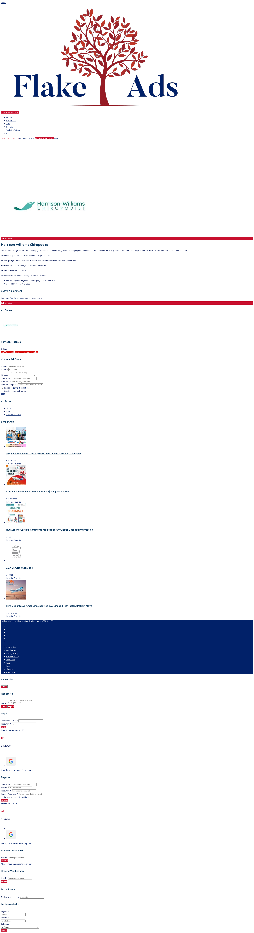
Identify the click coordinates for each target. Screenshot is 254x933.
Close (4, 687)
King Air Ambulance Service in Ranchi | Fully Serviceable (38, 491)
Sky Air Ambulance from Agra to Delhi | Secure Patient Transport (43, 453)
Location (10, 127)
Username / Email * (9, 720)
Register (13, 298)
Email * (4, 366)
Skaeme (9, 669)
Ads (8, 124)
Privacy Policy (12, 653)
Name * (4, 369)
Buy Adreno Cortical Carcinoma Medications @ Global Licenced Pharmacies (49, 529)
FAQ (8, 663)
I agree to (17, 388)
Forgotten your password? (12, 730)
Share (8, 408)
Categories (11, 120)
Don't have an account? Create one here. (18, 770)
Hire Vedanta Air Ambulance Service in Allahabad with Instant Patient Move (49, 605)
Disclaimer (10, 659)
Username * (6, 378)
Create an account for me (15, 391)
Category (5, 924)
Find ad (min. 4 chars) (10, 897)
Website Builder (13, 130)
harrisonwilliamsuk (11, 341)
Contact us (11, 672)
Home (9, 117)
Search (4, 930)
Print (8, 411)
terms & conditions (21, 388)
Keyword (5, 911)
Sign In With (6, 746)
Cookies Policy (12, 656)
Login (22, 298)
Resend (4, 881)
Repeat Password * (9, 794)
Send (3, 394)
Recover (4, 860)
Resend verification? (9, 803)
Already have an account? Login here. (17, 843)
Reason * (5, 703)
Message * (5, 375)
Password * (6, 381)
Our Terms (11, 650)
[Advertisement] (80, 158)
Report (11, 706)
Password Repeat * (9, 384)
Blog (8, 133)
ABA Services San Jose (19, 567)
